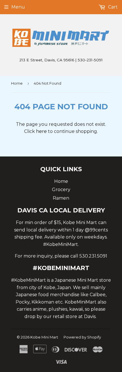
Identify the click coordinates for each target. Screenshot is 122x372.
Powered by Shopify (82, 337)
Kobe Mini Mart (44, 337)
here (41, 131)
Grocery (61, 189)
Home (17, 83)
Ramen (61, 198)
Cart (112, 7)
